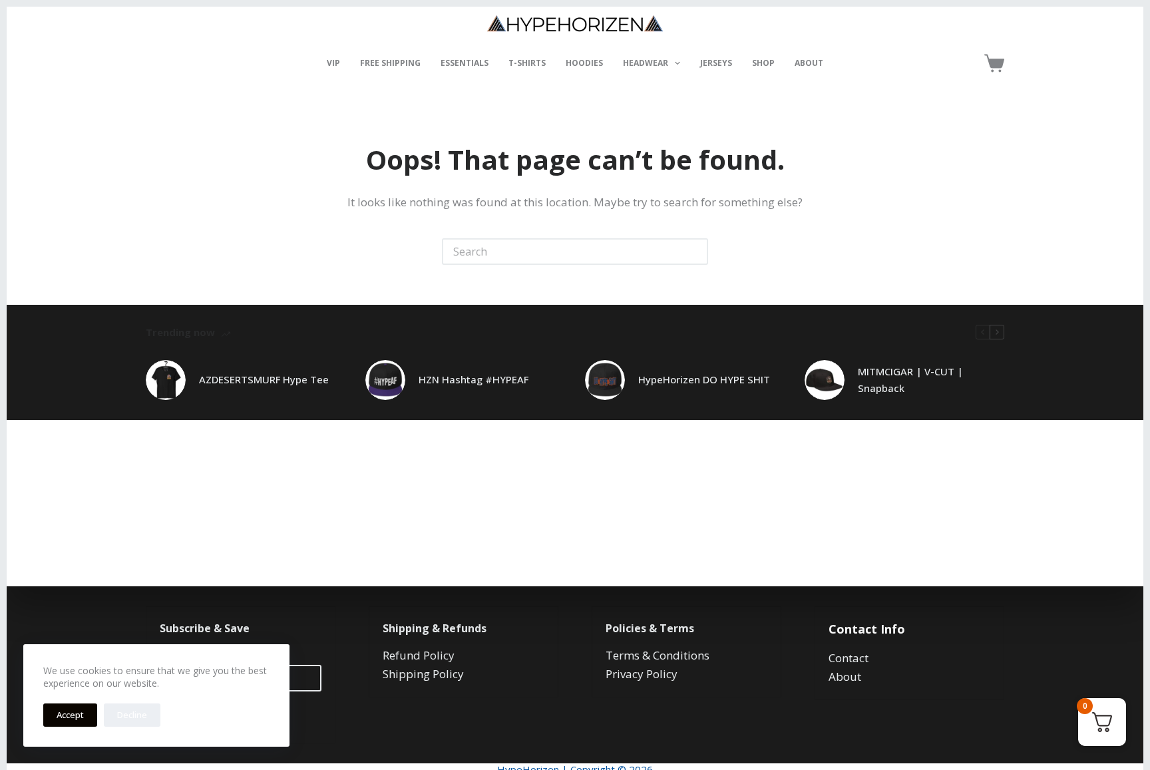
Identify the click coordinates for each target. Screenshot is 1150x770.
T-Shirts (527, 63)
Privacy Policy (641, 673)
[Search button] (695, 252)
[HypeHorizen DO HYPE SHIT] (605, 380)
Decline (132, 715)
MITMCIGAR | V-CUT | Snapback (910, 380)
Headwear (645, 63)
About (809, 63)
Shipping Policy (423, 673)
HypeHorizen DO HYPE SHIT (704, 379)
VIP (333, 63)
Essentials (464, 63)
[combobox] (563, 251)
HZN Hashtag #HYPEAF (473, 379)
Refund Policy (419, 655)
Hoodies (584, 63)
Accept (70, 715)
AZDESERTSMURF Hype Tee (264, 379)
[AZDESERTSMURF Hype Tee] (166, 380)
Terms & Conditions (657, 655)
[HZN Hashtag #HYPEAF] (385, 380)
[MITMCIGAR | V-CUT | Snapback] (825, 380)
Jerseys (716, 63)
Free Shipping (390, 63)
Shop (763, 63)
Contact (848, 658)
